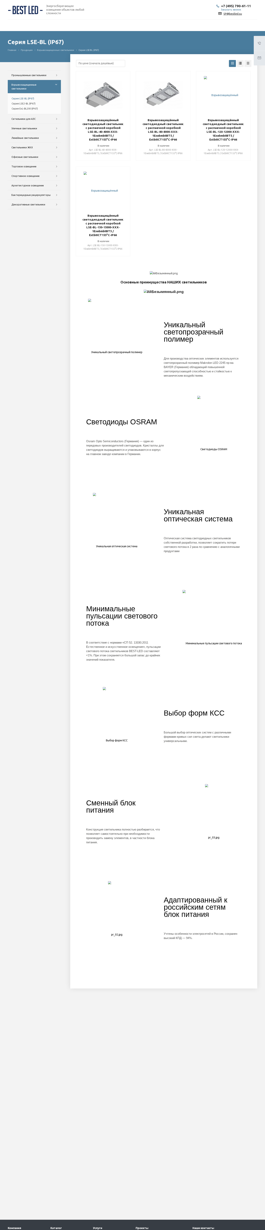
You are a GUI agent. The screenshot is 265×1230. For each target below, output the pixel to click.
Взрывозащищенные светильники (23, 86)
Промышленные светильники (28, 75)
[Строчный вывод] (240, 63)
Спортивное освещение (25, 176)
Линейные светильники (25, 137)
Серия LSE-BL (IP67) (23, 98)
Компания (14, 1228)
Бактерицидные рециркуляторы (31, 195)
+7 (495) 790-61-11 (236, 6)
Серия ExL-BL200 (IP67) (25, 108)
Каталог (56, 1228)
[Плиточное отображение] (232, 63)
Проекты (142, 1228)
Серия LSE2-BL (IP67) (24, 103)
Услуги (97, 1228)
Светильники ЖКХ (22, 147)
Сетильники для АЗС (23, 118)
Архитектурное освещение (27, 185)
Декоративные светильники (28, 204)
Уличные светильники (24, 128)
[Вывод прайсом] (247, 63)
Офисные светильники (24, 156)
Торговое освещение (23, 166)
